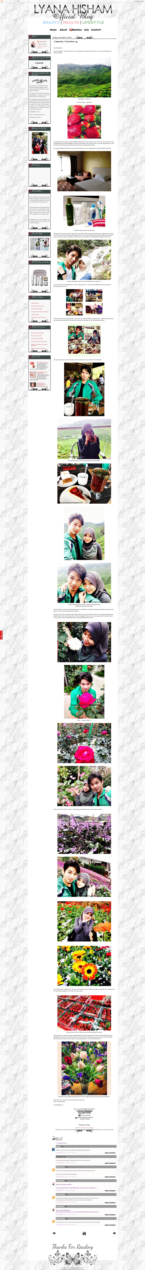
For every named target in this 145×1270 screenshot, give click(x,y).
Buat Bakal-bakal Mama (36, 309)
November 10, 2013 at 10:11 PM (66, 1202)
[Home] (53, 31)
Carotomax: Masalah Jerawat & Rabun (40, 311)
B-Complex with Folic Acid (37, 306)
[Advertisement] (86, 31)
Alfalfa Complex (35, 303)
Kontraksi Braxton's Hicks (37, 338)
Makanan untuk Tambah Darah (38, 348)
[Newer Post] (54, 1234)
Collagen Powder (35, 314)
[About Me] (63, 31)
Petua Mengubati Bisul (42, 362)
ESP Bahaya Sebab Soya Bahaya (38, 317)
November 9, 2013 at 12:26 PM (65, 1176)
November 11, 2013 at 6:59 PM (65, 1224)
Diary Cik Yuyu (60, 1167)
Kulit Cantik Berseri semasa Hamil (39, 341)
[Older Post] (114, 1234)
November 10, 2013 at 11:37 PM (66, 1214)
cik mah (58, 1146)
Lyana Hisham (84, 1127)
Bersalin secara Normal (36, 335)
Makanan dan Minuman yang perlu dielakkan (39, 345)
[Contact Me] (96, 31)
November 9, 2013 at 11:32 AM (65, 1162)
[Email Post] (53, 1136)
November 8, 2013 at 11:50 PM (65, 1152)
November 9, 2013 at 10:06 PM (65, 1190)
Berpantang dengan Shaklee (37, 333)
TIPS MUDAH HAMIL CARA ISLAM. (42, 372)
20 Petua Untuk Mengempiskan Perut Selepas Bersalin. (41, 384)
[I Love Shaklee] (75, 31)
